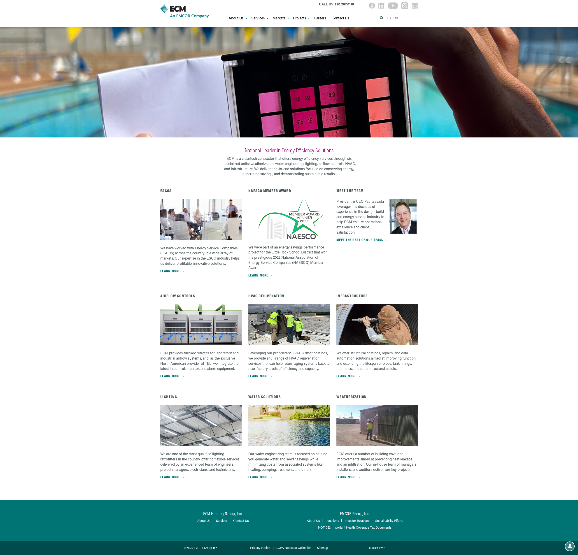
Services (258, 18)
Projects (299, 18)
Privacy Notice (260, 548)
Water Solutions (264, 396)
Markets (279, 18)
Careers (320, 18)
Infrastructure (352, 295)
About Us (236, 18)
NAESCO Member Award (269, 190)
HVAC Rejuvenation (266, 295)
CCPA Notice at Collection (293, 548)
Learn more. (170, 271)
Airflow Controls (177, 295)
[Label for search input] (398, 18)
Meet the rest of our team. (359, 239)
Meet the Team (350, 190)
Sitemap (322, 548)
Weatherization (351, 396)
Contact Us (340, 18)
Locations (332, 520)
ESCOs (166, 190)
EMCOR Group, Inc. (355, 513)
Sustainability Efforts (389, 520)
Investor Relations (357, 520)
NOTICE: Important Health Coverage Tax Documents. (355, 527)
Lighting (168, 396)
